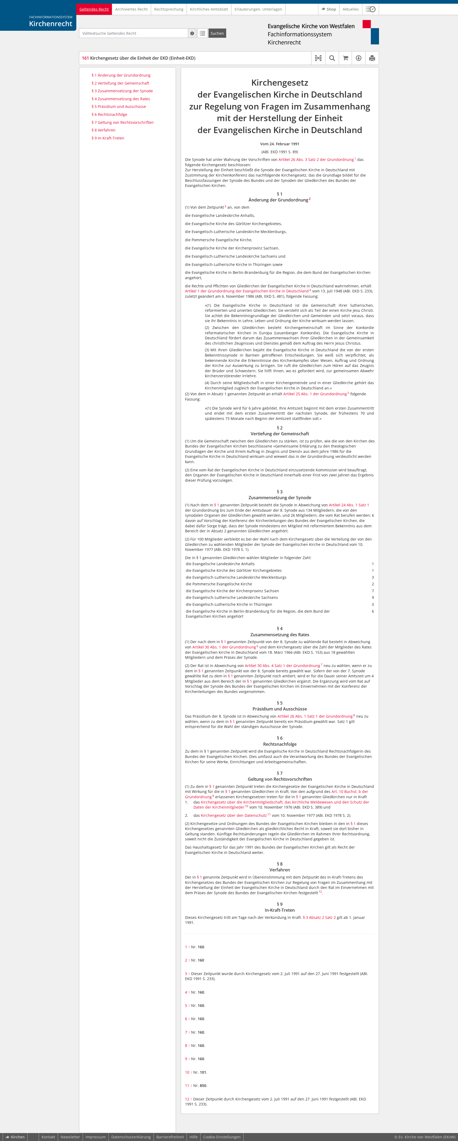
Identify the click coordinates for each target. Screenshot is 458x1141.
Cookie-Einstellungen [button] (222, 1136)
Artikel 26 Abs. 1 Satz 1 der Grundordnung (315, 716)
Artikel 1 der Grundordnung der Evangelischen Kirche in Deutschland (247, 290)
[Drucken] (372, 58)
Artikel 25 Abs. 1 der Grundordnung (315, 393)
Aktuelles (351, 9)
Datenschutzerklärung (131, 1136)
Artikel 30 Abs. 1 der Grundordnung (224, 647)
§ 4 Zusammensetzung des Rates (121, 98)
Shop (331, 9)
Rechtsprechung (168, 9)
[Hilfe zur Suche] (192, 33)
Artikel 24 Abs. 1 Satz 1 (349, 504)
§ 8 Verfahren (104, 130)
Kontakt (48, 1136)
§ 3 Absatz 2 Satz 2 (319, 917)
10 (188, 1072)
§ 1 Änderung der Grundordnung (121, 75)
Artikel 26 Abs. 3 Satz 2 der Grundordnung (316, 159)
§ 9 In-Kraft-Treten (108, 138)
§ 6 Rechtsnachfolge (109, 114)
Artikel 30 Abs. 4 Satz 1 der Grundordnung (282, 665)
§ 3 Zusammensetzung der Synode (122, 90)
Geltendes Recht (94, 9)
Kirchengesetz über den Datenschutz (234, 815)
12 (188, 1098)
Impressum (96, 1136)
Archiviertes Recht (131, 9)
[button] (370, 9)
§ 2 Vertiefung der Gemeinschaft (120, 83)
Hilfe (194, 1136)
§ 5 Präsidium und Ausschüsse (119, 106)
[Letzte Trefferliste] (202, 33)
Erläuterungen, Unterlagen (258, 9)
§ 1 (216, 504)
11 (188, 1085)
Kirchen (18, 1136)
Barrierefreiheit (170, 1136)
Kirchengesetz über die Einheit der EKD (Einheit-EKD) (138, 58)
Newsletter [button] (70, 1136)
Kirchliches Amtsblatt (209, 9)
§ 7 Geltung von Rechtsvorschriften (123, 122)
